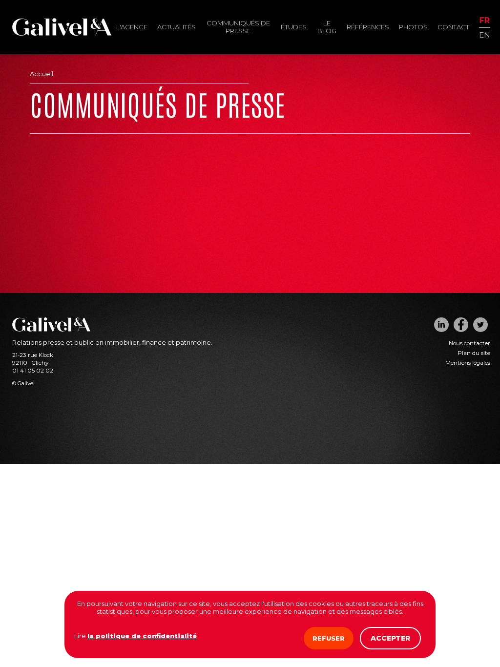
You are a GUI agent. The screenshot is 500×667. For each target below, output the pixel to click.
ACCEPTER (390, 638)
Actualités (176, 27)
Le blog (326, 27)
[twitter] (480, 324)
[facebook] (461, 324)
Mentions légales (467, 362)
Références (368, 27)
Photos (413, 27)
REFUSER (328, 638)
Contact (453, 27)
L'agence (131, 27)
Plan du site (474, 353)
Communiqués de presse (238, 27)
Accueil (41, 74)
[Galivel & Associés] (61, 33)
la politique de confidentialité (142, 636)
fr (484, 21)
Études (294, 27)
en (484, 34)
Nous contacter (469, 343)
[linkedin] (441, 324)
